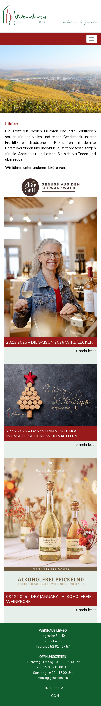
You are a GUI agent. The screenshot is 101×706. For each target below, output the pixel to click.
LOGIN (54, 696)
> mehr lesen (86, 351)
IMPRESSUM (54, 688)
